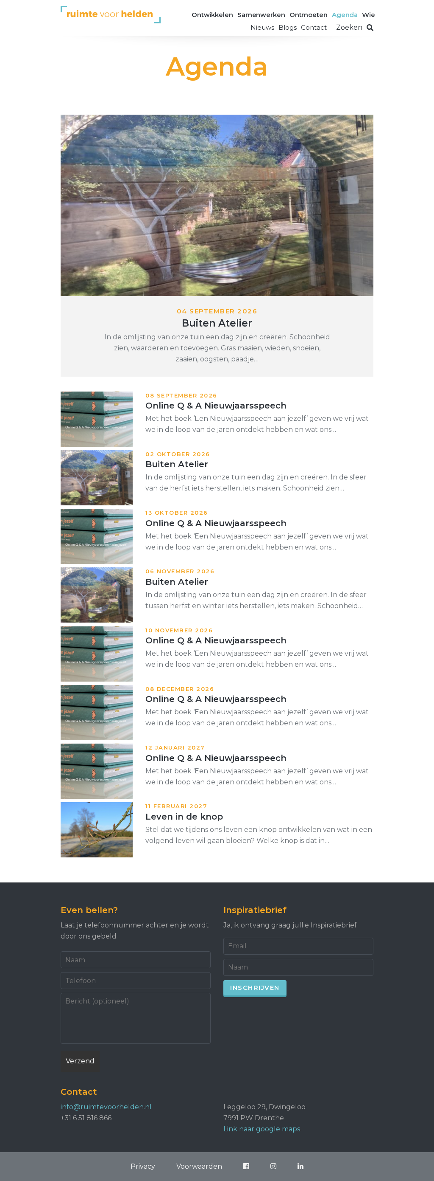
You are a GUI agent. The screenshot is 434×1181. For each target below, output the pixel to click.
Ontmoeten (308, 15)
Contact (314, 27)
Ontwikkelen (212, 15)
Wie (368, 15)
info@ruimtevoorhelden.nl (106, 1107)
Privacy (143, 1166)
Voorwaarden (199, 1166)
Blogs (287, 27)
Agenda (345, 15)
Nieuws (262, 27)
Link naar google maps (261, 1129)
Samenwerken (261, 15)
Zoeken (349, 27)
